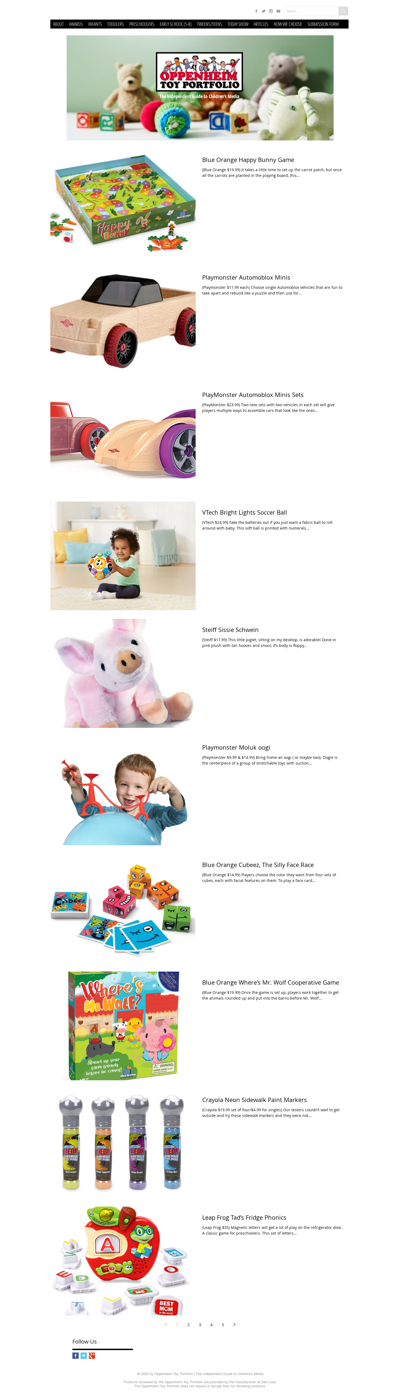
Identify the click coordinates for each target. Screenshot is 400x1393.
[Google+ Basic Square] (92, 1356)
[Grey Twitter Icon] (263, 11)
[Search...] (343, 11)
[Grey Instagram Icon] (271, 11)
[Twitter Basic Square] (84, 1356)
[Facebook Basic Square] (75, 1356)
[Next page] (234, 1324)
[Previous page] (166, 1324)
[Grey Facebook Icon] (256, 11)
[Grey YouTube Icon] (278, 11)
